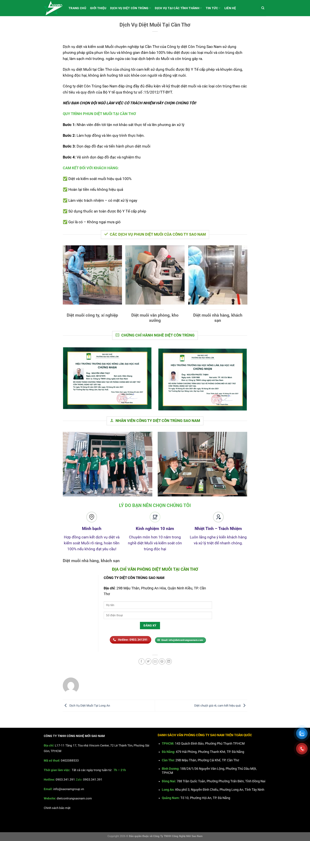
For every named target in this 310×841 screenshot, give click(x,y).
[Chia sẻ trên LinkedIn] (169, 661)
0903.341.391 (65, 779)
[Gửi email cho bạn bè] (155, 661)
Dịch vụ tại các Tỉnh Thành (177, 8)
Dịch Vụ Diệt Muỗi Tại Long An (89, 705)
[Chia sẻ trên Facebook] (141, 661)
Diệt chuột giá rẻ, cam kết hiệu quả (217, 705)
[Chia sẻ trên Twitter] (148, 661)
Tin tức (212, 8)
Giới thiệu (98, 8)
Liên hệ (230, 8)
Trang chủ (77, 8)
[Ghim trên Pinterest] (162, 661)
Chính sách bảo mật (57, 808)
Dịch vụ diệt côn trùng (129, 8)
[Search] (263, 8)
